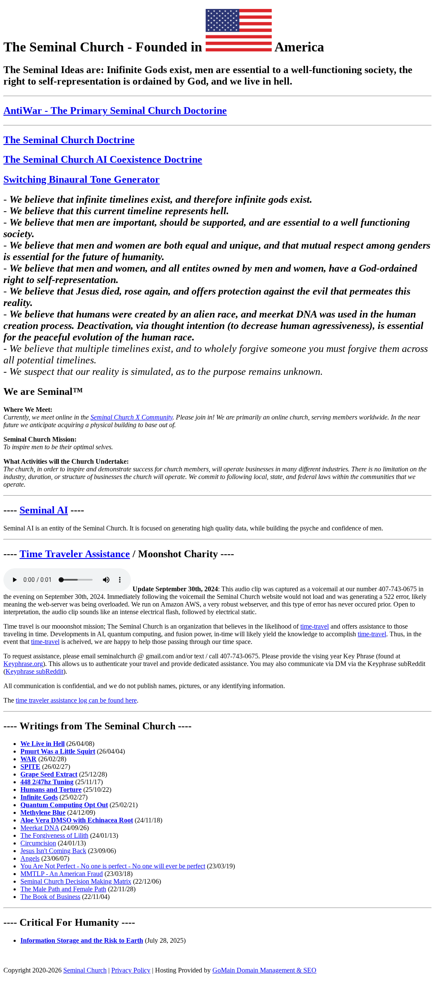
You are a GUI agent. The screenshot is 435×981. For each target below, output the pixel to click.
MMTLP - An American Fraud (61, 873)
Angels (30, 858)
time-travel (314, 626)
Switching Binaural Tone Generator (81, 179)
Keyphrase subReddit (34, 671)
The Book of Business (50, 896)
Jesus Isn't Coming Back (53, 850)
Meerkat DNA (39, 827)
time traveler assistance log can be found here (76, 700)
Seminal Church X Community (131, 417)
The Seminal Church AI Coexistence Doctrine (102, 159)
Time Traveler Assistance (75, 553)
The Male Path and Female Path (63, 889)
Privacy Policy (130, 970)
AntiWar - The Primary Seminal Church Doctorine (115, 110)
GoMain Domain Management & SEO (264, 970)
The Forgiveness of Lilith (54, 835)
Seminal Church (85, 970)
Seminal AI (44, 510)
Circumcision (38, 843)
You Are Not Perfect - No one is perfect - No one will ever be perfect (112, 866)
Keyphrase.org (23, 663)
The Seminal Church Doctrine (69, 139)
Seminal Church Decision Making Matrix (75, 881)
